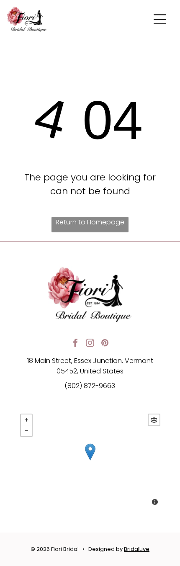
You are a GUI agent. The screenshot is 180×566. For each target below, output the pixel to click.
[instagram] (90, 344)
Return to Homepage (90, 222)
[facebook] (75, 344)
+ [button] (26, 419)
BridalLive (136, 549)
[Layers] (154, 419)
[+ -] (90, 460)
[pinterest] (104, 344)
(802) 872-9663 (89, 386)
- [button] (26, 430)
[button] (160, 19)
